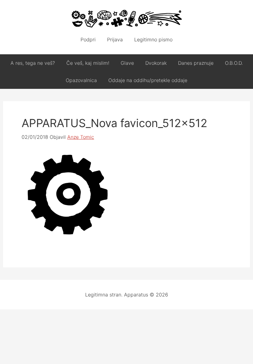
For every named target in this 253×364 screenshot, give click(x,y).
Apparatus (126, 18)
